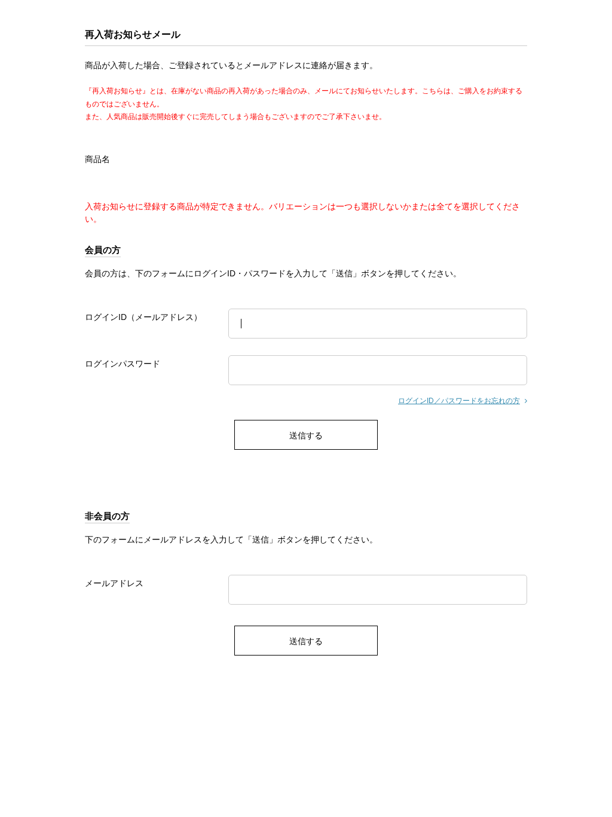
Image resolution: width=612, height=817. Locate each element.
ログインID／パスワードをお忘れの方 (459, 401)
